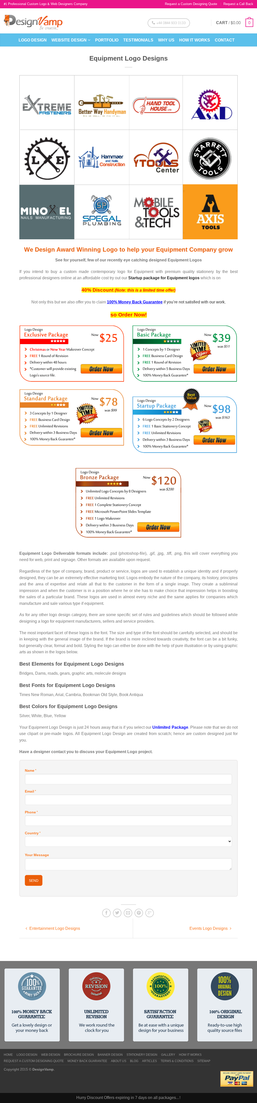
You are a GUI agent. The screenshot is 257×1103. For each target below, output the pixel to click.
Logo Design (33, 40)
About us (118, 1061)
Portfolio (106, 40)
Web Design (50, 1055)
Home (8, 1055)
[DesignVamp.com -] (33, 21)
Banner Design (110, 1055)
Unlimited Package (170, 727)
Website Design (69, 40)
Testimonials (138, 40)
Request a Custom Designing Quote (191, 4)
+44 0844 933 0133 (170, 23)
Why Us (166, 40)
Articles (149, 1061)
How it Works (194, 40)
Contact (225, 40)
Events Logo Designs (209, 928)
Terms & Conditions (177, 1061)
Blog (134, 1061)
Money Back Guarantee (87, 1061)
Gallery (168, 1055)
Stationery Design (141, 1055)
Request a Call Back (238, 4)
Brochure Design (79, 1055)
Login (201, 22)
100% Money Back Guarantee (135, 302)
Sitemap (203, 1061)
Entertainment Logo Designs (54, 928)
